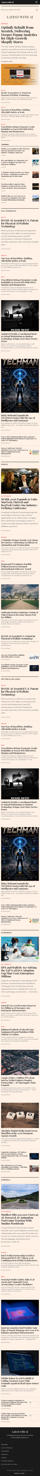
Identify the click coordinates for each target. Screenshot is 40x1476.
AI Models (4, 1454)
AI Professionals (7, 1461)
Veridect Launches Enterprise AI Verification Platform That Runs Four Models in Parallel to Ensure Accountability (14, 1403)
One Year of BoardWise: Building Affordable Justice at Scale (15, 111)
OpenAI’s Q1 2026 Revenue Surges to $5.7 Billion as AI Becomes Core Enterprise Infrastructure (18, 1008)
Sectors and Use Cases (9, 1464)
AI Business (5, 1451)
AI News (4, 1457)
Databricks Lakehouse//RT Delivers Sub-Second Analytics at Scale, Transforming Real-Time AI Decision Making (14, 1155)
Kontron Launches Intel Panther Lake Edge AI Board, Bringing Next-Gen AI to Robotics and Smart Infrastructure (20, 1330)
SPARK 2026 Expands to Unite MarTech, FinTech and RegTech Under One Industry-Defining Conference (15, 151)
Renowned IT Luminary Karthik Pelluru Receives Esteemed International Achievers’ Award (16, 566)
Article (4, 23)
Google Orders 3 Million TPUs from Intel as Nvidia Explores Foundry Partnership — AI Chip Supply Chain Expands (18, 1081)
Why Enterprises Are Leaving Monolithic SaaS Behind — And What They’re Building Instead (14, 1167)
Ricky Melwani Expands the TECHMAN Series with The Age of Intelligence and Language (18, 418)
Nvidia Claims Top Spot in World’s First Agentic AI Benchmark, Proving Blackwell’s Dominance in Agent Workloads (14, 1416)
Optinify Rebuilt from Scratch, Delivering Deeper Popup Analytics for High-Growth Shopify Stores (19, 34)
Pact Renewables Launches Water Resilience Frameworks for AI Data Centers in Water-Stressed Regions (13, 186)
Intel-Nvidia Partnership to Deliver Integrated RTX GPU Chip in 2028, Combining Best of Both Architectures (19, 1258)
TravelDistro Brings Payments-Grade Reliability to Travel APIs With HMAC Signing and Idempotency (18, 129)
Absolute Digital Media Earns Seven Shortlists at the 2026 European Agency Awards (19, 1133)
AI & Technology (6, 496)
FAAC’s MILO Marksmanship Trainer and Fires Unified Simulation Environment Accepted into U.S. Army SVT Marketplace (19, 438)
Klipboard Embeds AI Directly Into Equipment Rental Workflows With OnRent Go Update (17, 1032)
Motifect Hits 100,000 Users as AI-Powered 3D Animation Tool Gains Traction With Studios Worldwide (13, 198)
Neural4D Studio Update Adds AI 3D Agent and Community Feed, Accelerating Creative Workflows (18, 1282)
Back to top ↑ (20, 1473)
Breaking (4, 1444)
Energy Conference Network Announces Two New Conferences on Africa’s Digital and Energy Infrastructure (14, 451)
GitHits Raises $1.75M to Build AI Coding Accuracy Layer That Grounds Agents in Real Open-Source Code (20, 1382)
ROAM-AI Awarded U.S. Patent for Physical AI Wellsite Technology (16, 94)
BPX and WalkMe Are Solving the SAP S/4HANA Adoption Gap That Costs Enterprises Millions (14, 162)
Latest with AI (7, 2)
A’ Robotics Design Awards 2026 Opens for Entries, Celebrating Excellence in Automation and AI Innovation (15, 174)
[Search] (37, 10)
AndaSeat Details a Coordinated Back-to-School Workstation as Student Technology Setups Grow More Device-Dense (19, 337)
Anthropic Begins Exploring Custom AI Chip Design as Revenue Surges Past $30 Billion (19, 615)
